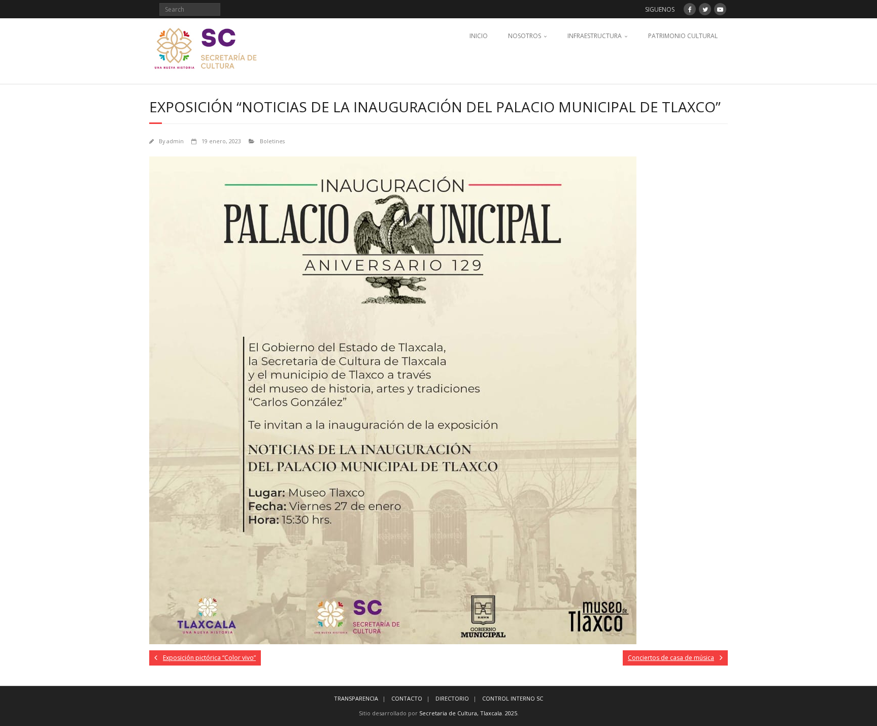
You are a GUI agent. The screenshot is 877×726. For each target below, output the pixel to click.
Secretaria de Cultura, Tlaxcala (460, 713)
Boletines (272, 141)
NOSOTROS (524, 35)
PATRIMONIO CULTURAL (683, 35)
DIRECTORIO (452, 698)
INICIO (478, 35)
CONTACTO (406, 698)
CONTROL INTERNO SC (512, 698)
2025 (511, 713)
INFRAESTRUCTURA (594, 35)
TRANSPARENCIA (356, 698)
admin (175, 141)
